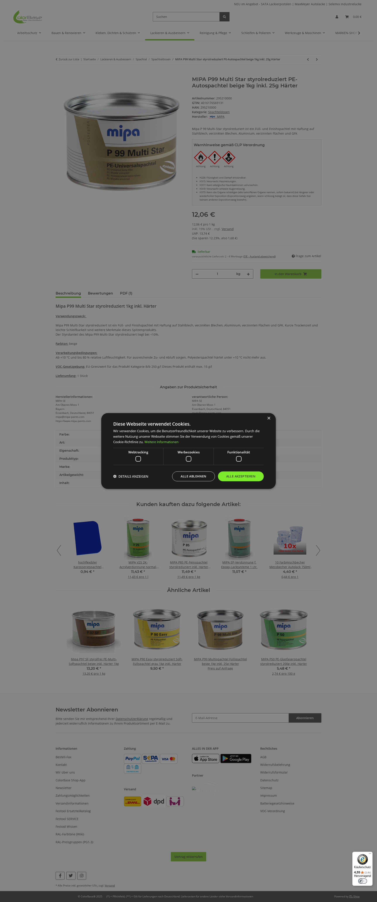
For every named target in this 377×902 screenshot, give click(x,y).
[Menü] (370, 854)
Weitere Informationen (161, 441)
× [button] (268, 418)
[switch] (362, 881)
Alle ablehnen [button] (193, 476)
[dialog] (188, 451)
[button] (130, 476)
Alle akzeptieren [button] (240, 476)
